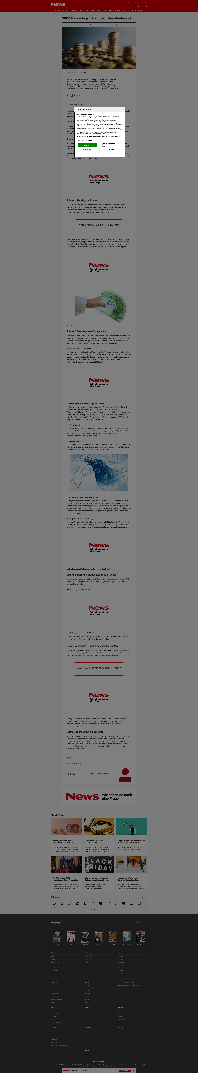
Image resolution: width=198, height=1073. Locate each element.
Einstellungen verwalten (87, 149)
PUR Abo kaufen (111, 149)
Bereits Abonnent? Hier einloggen (112, 153)
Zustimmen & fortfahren (87, 145)
